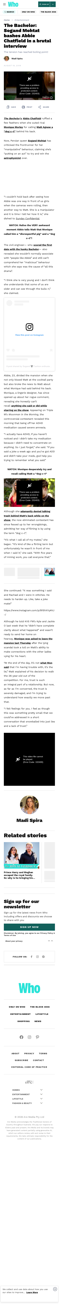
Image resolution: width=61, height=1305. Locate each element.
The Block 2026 (48, 12)
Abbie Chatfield (32, 118)
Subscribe (21, 1060)
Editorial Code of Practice (29, 1067)
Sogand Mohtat (37, 140)
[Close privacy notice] (55, 1289)
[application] (29, 85)
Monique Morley (13, 127)
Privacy (29, 1053)
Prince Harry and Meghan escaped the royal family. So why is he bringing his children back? (18, 875)
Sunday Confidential (27, 218)
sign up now (29, 927)
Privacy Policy (46, 933)
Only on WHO (28, 12)
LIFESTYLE (42, 1014)
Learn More (32, 1292)
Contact (38, 1060)
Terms (43, 1053)
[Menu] (4, 4)
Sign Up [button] (45, 4)
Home (7, 20)
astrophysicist (12, 158)
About (16, 1053)
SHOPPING (23, 1021)
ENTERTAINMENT (20, 1014)
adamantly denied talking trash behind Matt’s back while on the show (27, 515)
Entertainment (22, 20)
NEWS (37, 1021)
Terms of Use (10, 935)
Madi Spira (17, 58)
